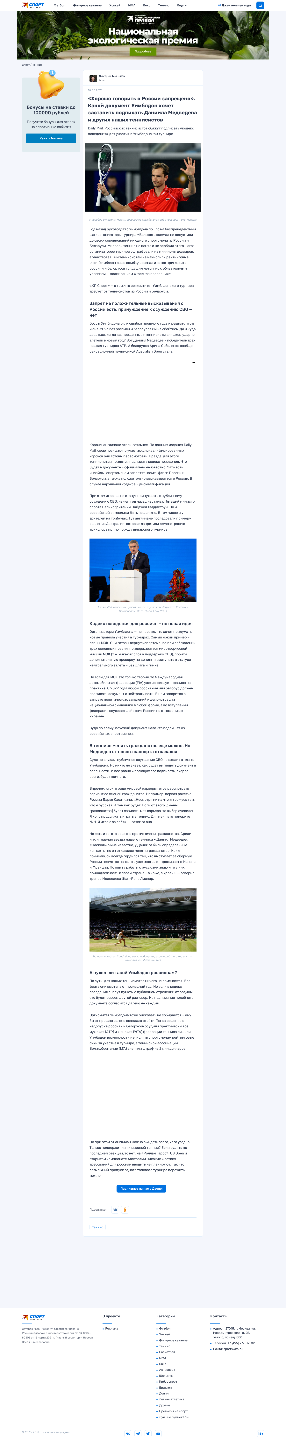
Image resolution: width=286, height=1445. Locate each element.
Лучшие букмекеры (174, 1417)
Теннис (163, 5)
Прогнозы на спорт (173, 1411)
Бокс (146, 5)
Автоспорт (167, 1370)
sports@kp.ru (233, 1349)
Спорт (26, 64)
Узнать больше (51, 138)
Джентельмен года (236, 5)
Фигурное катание (87, 5)
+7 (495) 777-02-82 (241, 1343)
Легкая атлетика (171, 1399)
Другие (164, 1405)
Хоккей (114, 5)
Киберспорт (168, 1381)
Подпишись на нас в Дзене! (141, 1188)
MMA (131, 5)
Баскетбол (167, 1352)
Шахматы (166, 1376)
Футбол (59, 5)
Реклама (111, 1328)
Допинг (164, 1393)
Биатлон (165, 1387)
